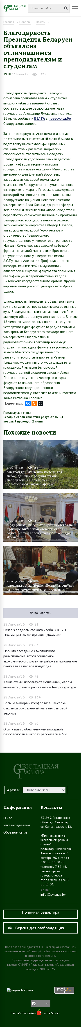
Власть (40, 22)
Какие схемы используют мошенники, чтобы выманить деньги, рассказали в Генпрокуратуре (39, 684)
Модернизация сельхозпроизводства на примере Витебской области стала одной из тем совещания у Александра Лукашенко (40, 531)
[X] (40, 403)
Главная (8, 22)
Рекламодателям (16, 825)
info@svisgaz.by (52, 894)
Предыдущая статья (17, 413)
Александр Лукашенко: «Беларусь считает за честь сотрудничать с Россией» (40, 588)
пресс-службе (60, 118)
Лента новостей (40, 613)
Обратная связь (15, 832)
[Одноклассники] (34, 403)
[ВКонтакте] (28, 403)
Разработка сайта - (24, 1013)
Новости (25, 22)
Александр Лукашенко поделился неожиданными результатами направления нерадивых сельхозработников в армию (34, 478)
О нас (7, 818)
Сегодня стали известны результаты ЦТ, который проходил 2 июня (33, 419)
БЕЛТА (39, 118)
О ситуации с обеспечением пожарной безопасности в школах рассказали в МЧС (36, 731)
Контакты (51, 807)
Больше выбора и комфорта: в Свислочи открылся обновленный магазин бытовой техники (35, 708)
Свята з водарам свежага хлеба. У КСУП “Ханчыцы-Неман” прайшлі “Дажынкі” (34, 632)
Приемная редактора (40, 912)
